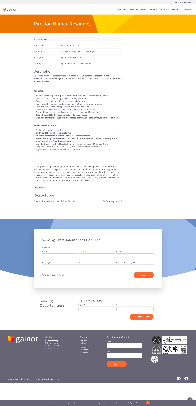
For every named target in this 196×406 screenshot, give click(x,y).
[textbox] (119, 266)
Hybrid (88, 63)
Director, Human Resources (46, 201)
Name (109, 341)
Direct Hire (70, 63)
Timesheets (84, 349)
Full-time (80, 63)
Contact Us (84, 352)
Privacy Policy (25, 379)
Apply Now (38, 188)
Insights (83, 347)
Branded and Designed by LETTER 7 (45, 379)
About (82, 345)
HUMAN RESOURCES (74, 57)
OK (148, 403)
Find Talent (84, 343)
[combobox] (135, 266)
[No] (193, 403)
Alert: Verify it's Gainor (183, 2)
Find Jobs (83, 340)
